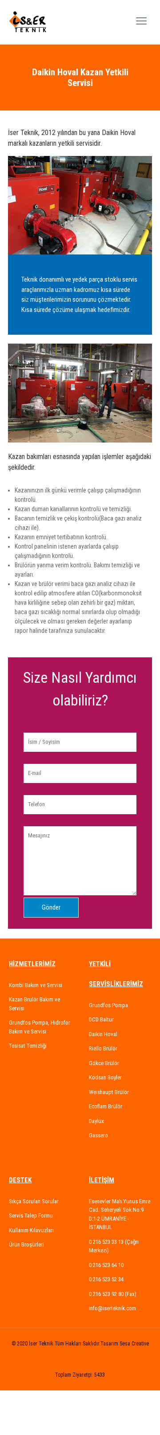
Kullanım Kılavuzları (31, 1230)
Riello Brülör (103, 1048)
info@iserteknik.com (112, 1308)
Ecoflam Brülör (105, 1106)
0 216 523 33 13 (107, 1241)
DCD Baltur (101, 1019)
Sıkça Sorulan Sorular (34, 1201)
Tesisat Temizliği (28, 1045)
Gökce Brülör (104, 1063)
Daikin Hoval (103, 1034)
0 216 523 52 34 (106, 1279)
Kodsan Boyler (105, 1077)
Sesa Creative (134, 1344)
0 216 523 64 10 (106, 1265)
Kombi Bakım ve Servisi (35, 985)
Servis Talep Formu (31, 1215)
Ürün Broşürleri (26, 1244)
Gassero (98, 1135)
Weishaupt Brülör (109, 1092)
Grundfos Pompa (108, 1005)
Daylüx (96, 1121)
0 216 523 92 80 (107, 1294)
